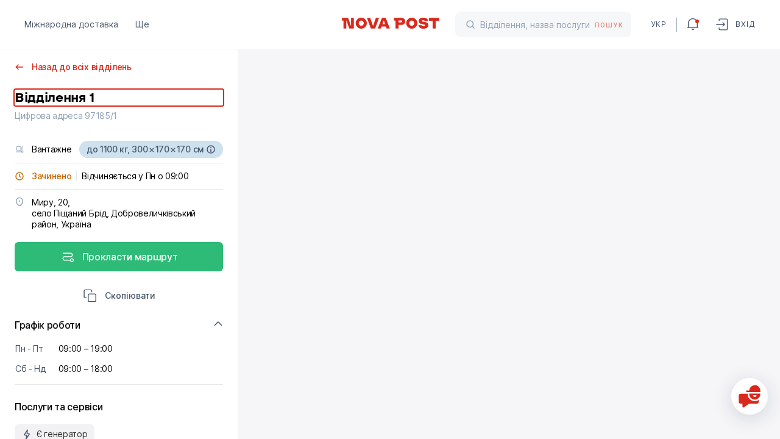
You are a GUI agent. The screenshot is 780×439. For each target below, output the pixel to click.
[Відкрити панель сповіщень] (693, 24)
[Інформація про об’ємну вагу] (211, 149)
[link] (390, 23)
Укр (659, 24)
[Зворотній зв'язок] (749, 396)
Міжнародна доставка (71, 24)
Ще (142, 24)
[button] (119, 296)
